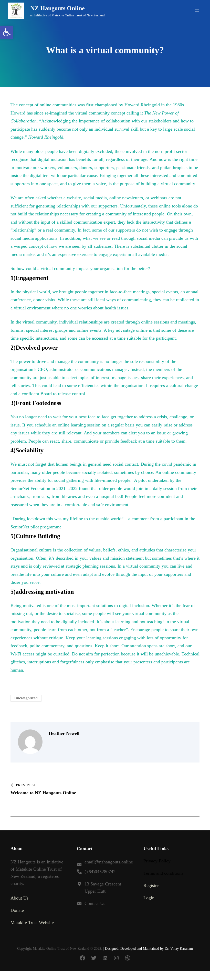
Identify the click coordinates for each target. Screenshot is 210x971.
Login (148, 897)
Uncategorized (26, 698)
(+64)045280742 (100, 871)
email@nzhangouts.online (109, 861)
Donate (17, 910)
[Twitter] (93, 958)
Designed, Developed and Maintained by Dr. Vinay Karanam (149, 949)
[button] (6, 32)
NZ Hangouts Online (57, 8)
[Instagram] (116, 958)
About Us (19, 898)
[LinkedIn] (105, 958)
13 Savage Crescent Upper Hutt (103, 887)
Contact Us (95, 903)
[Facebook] (82, 958)
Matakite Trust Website (32, 922)
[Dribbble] (127, 958)
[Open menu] (197, 10)
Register (151, 885)
